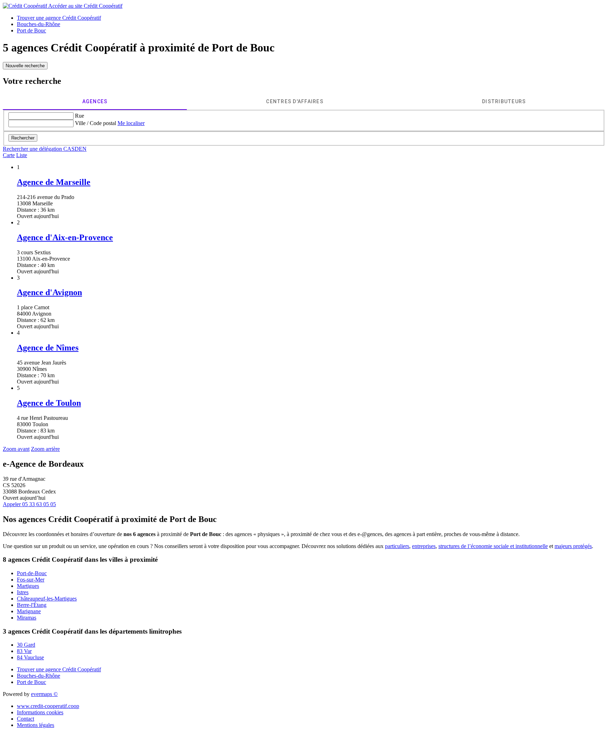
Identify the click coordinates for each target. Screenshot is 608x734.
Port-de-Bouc (32, 573)
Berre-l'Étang (31, 605)
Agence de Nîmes (47, 347)
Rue (79, 116)
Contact (25, 719)
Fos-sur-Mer (30, 580)
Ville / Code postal (95, 123)
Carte (9, 155)
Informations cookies (40, 712)
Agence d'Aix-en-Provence (65, 237)
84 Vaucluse (30, 657)
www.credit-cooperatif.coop (48, 706)
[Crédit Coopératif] (25, 6)
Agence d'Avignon (49, 292)
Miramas (26, 618)
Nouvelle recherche (25, 65)
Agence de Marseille (53, 182)
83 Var (24, 651)
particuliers (397, 546)
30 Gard (26, 645)
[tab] (95, 101)
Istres (22, 592)
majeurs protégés (573, 546)
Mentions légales (35, 725)
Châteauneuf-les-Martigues (47, 599)
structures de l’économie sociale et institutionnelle (493, 546)
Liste (21, 155)
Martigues (28, 586)
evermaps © (44, 694)
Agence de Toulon (49, 403)
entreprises (424, 546)
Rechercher (22, 138)
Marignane (29, 611)
